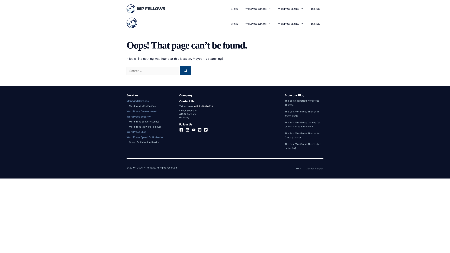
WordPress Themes (288, 8)
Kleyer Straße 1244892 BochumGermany (188, 114)
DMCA (298, 168)
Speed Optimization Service (144, 142)
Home (234, 8)
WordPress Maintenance (142, 106)
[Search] (185, 70)
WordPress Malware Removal (145, 126)
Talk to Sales (186, 106)
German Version (314, 168)
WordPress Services (255, 8)
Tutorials (315, 8)
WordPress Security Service (144, 121)
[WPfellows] (132, 24)
